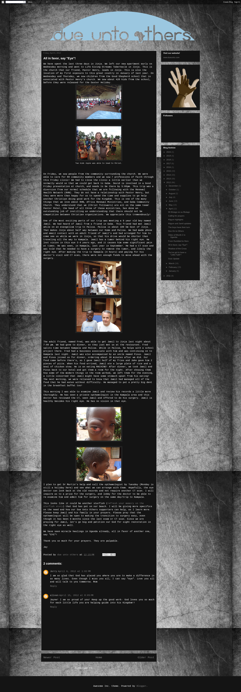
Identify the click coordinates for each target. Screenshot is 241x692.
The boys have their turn (179, 227)
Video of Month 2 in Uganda (176, 236)
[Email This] (103, 554)
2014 (168, 175)
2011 (168, 276)
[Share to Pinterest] (114, 554)
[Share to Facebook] (111, 554)
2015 (168, 171)
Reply (53, 586)
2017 (168, 163)
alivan (54, 595)
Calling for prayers (176, 216)
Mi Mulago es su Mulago (179, 212)
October (172, 189)
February (173, 267)
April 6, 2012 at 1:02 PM (74, 571)
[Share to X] (109, 554)
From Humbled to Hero (178, 241)
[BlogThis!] (106, 554)
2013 (168, 179)
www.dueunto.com (171, 57)
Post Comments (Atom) (109, 668)
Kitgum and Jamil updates (179, 223)
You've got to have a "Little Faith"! (177, 253)
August (172, 193)
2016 (168, 167)
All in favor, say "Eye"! (177, 245)
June (171, 201)
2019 (168, 156)
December (174, 186)
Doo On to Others (176, 231)
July (171, 197)
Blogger (141, 686)
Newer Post (51, 657)
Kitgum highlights (175, 219)
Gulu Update (173, 259)
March (172, 263)
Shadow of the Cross (177, 248)
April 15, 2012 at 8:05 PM (76, 595)
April (171, 209)
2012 (168, 182)
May (171, 205)
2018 (168, 160)
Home (99, 657)
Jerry (53, 571)
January (172, 271)
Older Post (146, 657)
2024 (168, 152)
